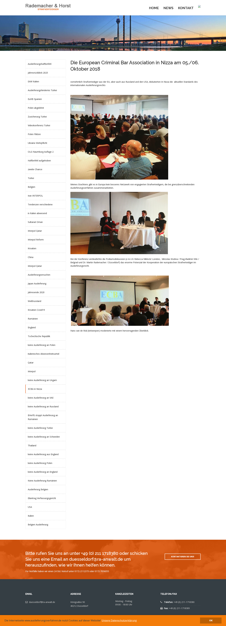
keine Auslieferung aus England (43, 454)
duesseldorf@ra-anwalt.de (42, 602)
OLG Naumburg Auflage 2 (41, 151)
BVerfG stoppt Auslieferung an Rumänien (43, 417)
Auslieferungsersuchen (39, 274)
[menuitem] (154, 7)
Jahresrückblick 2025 (38, 72)
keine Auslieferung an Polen (41, 345)
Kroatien (32, 248)
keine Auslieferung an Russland (43, 406)
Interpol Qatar (35, 230)
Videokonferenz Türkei (39, 125)
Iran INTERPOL (35, 195)
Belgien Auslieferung (38, 524)
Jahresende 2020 (36, 292)
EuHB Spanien (35, 99)
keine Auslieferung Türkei (40, 427)
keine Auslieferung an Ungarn (42, 380)
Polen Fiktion (34, 134)
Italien (31, 515)
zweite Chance (35, 169)
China (30, 257)
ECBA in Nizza (35, 388)
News (168, 8)
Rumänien (33, 318)
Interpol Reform (36, 239)
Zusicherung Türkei (37, 116)
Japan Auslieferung (37, 283)
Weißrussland (34, 301)
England (32, 327)
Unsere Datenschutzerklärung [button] (119, 620)
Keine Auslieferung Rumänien (42, 480)
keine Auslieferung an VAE (41, 397)
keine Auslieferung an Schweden (44, 436)
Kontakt (186, 8)
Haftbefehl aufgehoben (39, 160)
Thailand (32, 445)
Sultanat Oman (35, 222)
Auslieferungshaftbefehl (39, 63)
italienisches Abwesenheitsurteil (43, 353)
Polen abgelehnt (36, 107)
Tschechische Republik (39, 336)
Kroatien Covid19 (36, 309)
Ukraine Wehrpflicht (37, 142)
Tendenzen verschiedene (40, 204)
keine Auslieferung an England (42, 471)
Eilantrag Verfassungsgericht (42, 498)
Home (154, 8)
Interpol (32, 371)
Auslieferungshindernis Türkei (42, 90)
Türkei (31, 178)
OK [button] (210, 620)
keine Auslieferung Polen (40, 463)
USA (30, 506)
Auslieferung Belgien (38, 489)
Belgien (31, 186)
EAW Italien (33, 81)
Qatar (31, 362)
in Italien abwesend (37, 213)
